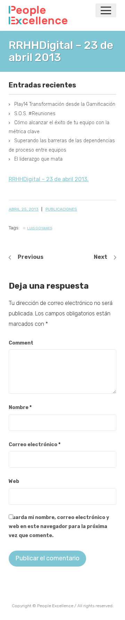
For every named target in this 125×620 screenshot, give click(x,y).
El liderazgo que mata (38, 159)
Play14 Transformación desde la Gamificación (64, 104)
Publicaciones (61, 209)
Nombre (20, 407)
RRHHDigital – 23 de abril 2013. (49, 179)
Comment (21, 343)
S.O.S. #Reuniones (35, 114)
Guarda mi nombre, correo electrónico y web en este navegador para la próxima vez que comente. (59, 527)
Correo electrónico (34, 445)
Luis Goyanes (39, 228)
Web (14, 481)
